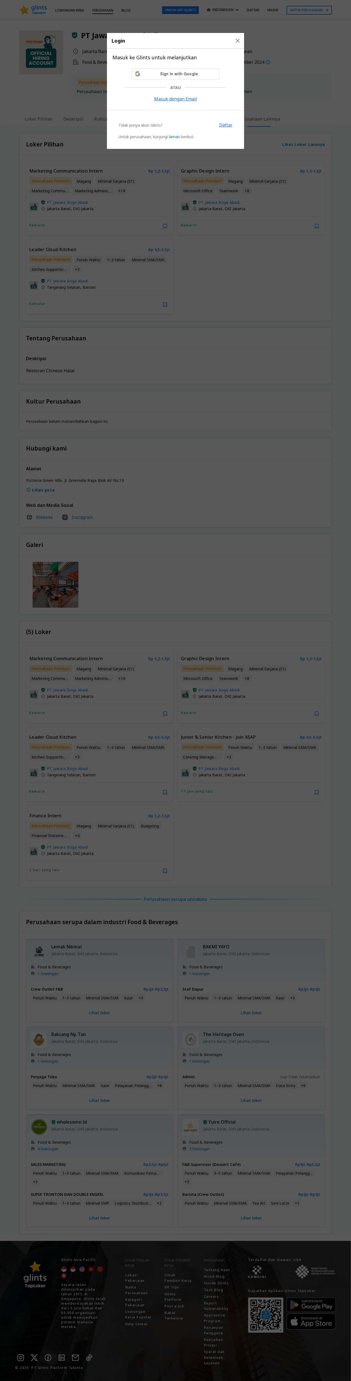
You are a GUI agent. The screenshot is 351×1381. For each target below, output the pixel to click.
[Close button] (238, 41)
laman (174, 136)
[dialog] (175, 91)
